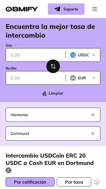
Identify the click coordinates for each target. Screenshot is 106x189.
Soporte (70, 9)
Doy (9, 45)
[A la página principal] (22, 9)
